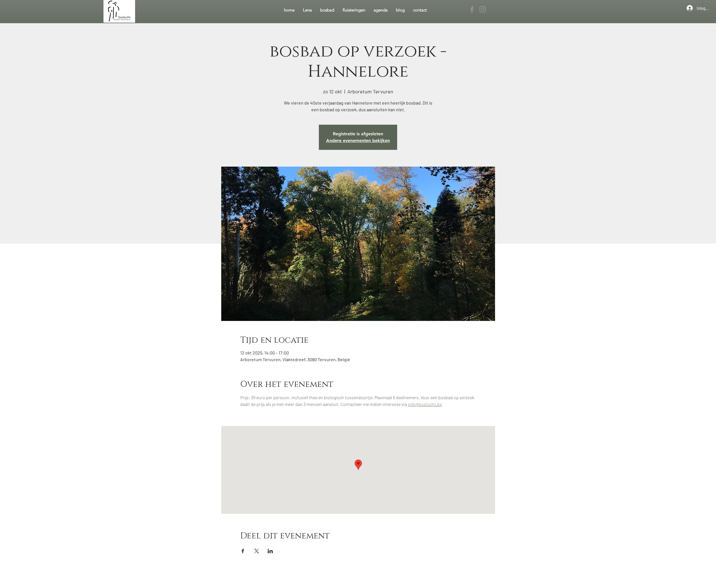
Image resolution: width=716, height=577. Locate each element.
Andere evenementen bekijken (358, 140)
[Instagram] (482, 9)
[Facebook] (472, 9)
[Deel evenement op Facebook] (243, 551)
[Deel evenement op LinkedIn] (270, 551)
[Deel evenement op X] (256, 551)
